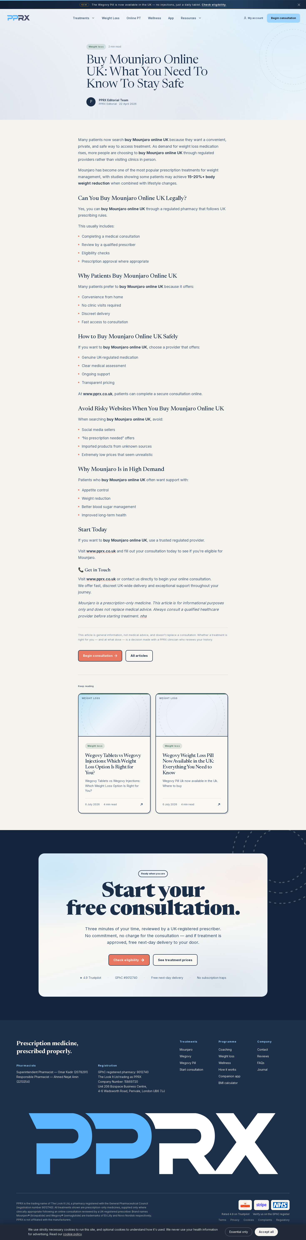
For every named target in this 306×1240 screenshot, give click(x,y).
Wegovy (185, 1056)
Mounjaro (186, 1049)
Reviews (263, 1056)
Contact (262, 1049)
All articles (139, 656)
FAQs (260, 1063)
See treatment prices (175, 960)
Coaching (225, 1049)
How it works (227, 1069)
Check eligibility (126, 960)
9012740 (143, 1072)
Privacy (234, 1219)
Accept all (266, 1232)
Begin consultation (283, 18)
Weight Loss (110, 18)
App (171, 18)
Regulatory (283, 1219)
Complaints (265, 1219)
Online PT (134, 18)
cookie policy (72, 1234)
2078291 (81, 1072)
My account (255, 18)
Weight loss (226, 1056)
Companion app (229, 1076)
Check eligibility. (214, 4)
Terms (222, 1219)
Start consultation (191, 1069)
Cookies (249, 1219)
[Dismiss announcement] (299, 4)
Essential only (238, 1232)
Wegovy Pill (188, 1063)
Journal (262, 1069)
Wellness (154, 18)
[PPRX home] (18, 18)
